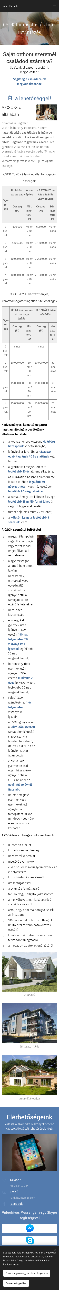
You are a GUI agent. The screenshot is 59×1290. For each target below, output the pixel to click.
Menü (54, 6)
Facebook (16, 1204)
